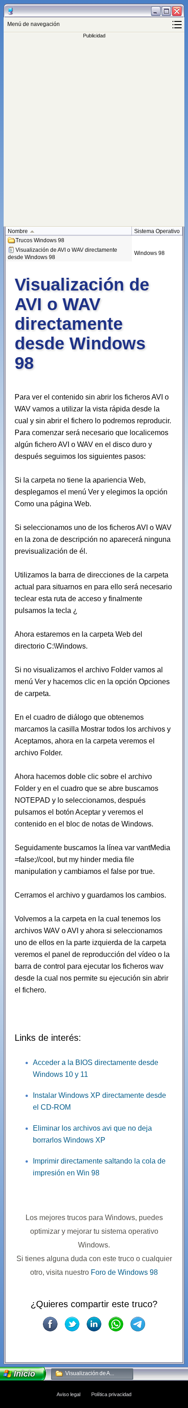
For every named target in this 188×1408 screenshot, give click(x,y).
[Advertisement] (94, 132)
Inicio (25, 1373)
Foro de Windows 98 (124, 1272)
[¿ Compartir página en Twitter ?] (72, 1324)
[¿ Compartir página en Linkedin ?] (94, 1324)
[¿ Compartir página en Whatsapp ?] (116, 1324)
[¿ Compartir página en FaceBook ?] (50, 1324)
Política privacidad (111, 1394)
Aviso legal (68, 1394)
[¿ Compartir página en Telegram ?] (138, 1324)
